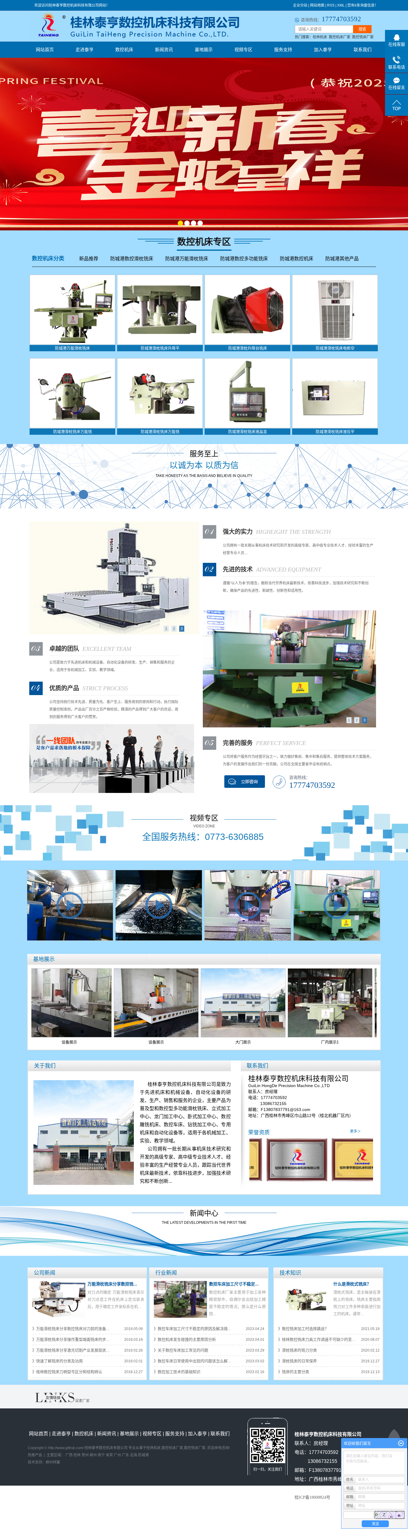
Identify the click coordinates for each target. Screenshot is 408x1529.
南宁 (101, 1455)
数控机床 (124, 49)
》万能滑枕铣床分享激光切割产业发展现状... (71, 1350)
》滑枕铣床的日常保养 (297, 1361)
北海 (133, 1455)
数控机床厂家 (339, 37)
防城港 (143, 1455)
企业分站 (300, 5)
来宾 (109, 1455)
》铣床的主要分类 (293, 1372)
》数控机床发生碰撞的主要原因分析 (185, 1339)
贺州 (85, 1455)
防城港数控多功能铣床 (244, 258)
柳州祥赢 (53, 1462)
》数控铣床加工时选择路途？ (303, 1328)
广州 (117, 1455)
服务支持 (283, 49)
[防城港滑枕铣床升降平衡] (160, 309)
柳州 (93, 1455)
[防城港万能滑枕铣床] (72, 309)
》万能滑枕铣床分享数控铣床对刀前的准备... (71, 1328)
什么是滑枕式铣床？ (352, 1284)
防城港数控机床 (296, 258)
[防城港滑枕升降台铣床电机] (247, 309)
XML (341, 5)
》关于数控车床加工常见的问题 (181, 1350)
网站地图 (317, 5)
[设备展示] (109, 1003)
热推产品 (35, 1455)
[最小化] (401, 1443)
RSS (331, 5)
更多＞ (355, 1131)
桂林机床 (320, 37)
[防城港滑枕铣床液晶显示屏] (247, 393)
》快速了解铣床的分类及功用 (57, 1361)
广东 (125, 1455)
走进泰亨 (84, 49)
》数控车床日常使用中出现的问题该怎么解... (192, 1361)
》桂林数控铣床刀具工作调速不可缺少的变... (316, 1339)
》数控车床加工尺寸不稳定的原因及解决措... (192, 1328)
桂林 (77, 1455)
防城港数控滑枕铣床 (131, 258)
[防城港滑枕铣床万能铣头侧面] (160, 393)
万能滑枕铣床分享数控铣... (112, 1284)
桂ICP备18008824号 (312, 1497)
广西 (69, 1455)
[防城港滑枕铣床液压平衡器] (335, 393)
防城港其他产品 (342, 258)
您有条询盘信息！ (362, 5)
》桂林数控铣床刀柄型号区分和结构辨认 (67, 1372)
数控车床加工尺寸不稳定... (234, 1284)
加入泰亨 (323, 49)
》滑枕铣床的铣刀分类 (297, 1350)
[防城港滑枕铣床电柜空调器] (335, 309)
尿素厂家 (82, 1401)
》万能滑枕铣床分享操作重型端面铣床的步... (71, 1339)
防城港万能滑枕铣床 (186, 258)
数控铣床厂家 (363, 37)
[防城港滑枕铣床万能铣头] (72, 393)
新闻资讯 (164, 49)
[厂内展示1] (282, 1003)
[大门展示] (196, 1003)
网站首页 (45, 49)
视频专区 (243, 49)
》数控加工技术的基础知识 (177, 1372)
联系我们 (363, 49)
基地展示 (204, 49)
